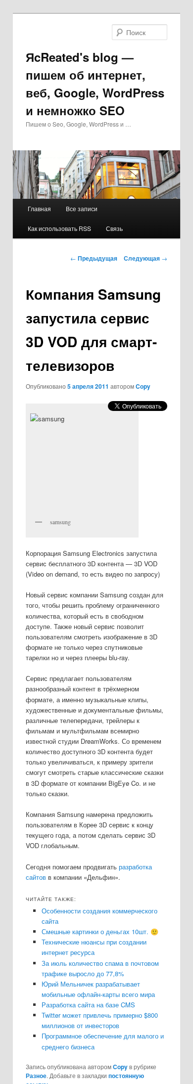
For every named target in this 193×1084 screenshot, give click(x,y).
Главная (39, 208)
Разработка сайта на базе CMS (88, 1004)
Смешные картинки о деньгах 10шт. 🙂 (100, 931)
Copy (143, 386)
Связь (114, 228)
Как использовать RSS (59, 228)
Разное (36, 1075)
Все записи (81, 208)
